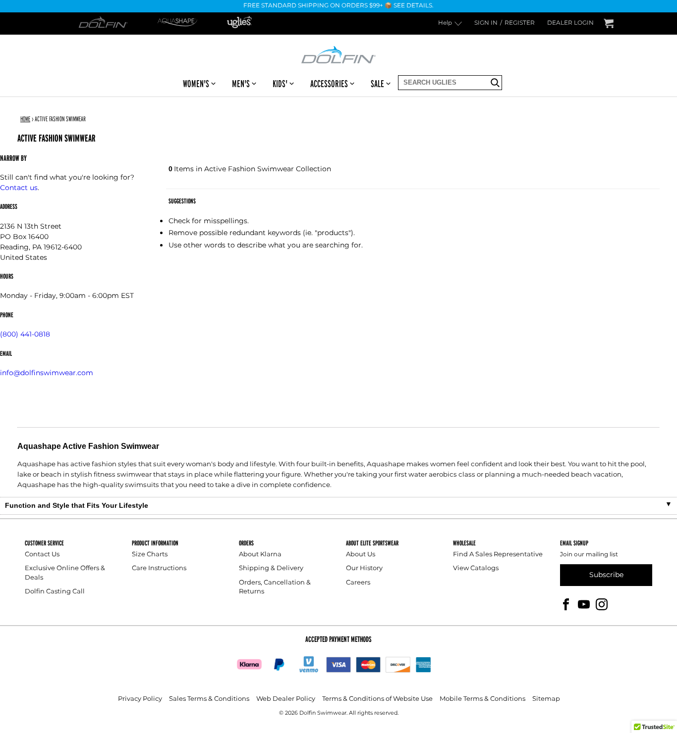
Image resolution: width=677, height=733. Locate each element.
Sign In (486, 23)
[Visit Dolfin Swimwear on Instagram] (602, 603)
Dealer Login (570, 23)
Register (520, 23)
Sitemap (546, 699)
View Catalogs (476, 568)
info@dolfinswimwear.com (46, 373)
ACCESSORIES (329, 83)
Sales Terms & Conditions (209, 699)
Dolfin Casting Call (55, 591)
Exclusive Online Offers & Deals (65, 573)
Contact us (19, 188)
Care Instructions (159, 568)
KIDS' (280, 83)
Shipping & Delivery (271, 568)
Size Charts (150, 554)
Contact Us (42, 554)
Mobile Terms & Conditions (482, 699)
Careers (358, 583)
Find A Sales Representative (498, 554)
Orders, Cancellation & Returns (275, 587)
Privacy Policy (140, 699)
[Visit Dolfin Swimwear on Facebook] (566, 603)
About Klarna (260, 554)
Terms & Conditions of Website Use (377, 699)
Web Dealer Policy (285, 699)
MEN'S (241, 83)
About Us (360, 554)
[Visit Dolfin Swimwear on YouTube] (584, 603)
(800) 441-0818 (25, 334)
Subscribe (606, 575)
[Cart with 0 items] (609, 23)
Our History (364, 568)
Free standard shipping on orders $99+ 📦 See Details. (338, 6)
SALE (377, 83)
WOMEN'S (196, 83)
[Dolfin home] (338, 54)
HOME (25, 119)
